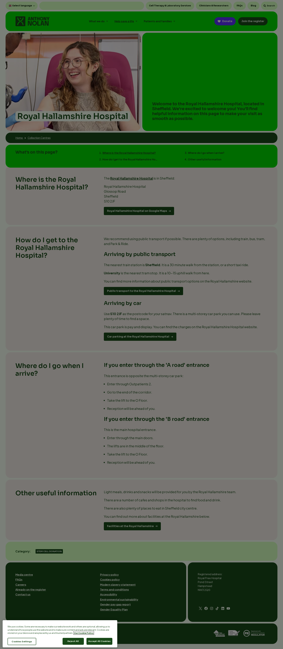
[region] (60, 633)
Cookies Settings (22, 641)
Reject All (73, 641)
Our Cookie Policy (84, 633)
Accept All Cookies (99, 641)
